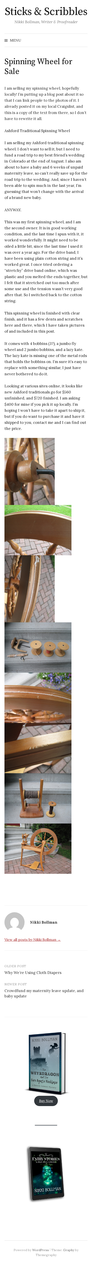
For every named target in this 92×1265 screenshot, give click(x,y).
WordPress (40, 1250)
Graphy (68, 1250)
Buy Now (46, 1101)
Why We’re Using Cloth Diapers (32, 972)
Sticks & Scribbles (46, 12)
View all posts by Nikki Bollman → (32, 939)
